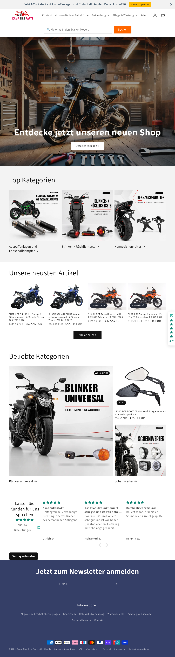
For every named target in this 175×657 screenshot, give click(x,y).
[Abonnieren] (116, 584)
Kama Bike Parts (24, 649)
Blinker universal (21, 481)
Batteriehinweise (81, 620)
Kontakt (98, 620)
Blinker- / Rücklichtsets (78, 246)
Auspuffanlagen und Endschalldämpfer (23, 248)
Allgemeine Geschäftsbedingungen (40, 613)
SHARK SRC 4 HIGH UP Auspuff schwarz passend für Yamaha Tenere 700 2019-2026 (65, 317)
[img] (25, 520)
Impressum (69, 613)
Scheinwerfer (124, 481)
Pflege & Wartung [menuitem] (123, 15)
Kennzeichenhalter (128, 246)
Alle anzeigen (87, 335)
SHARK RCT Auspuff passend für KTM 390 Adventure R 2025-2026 (145, 316)
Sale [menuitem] (143, 15)
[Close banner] (171, 4)
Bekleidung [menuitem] (99, 15)
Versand (107, 649)
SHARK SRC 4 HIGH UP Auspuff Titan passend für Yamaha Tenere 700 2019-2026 (27, 317)
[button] (100, 545)
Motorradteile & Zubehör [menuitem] (70, 15)
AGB (80, 649)
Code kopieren (140, 4)
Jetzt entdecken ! (87, 146)
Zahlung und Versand (140, 613)
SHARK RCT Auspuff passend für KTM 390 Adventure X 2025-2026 (105, 316)
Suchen (122, 29)
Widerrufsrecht (115, 613)
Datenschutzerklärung (91, 613)
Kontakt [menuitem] (47, 15)
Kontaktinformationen (139, 649)
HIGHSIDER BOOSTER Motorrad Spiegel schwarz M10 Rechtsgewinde (140, 413)
